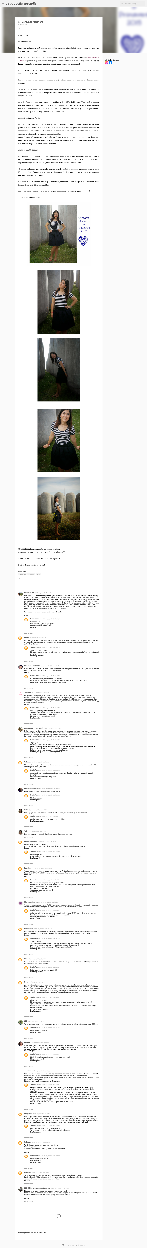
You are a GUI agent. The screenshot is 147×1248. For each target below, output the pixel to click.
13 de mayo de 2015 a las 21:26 (43, 868)
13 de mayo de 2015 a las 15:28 (51, 788)
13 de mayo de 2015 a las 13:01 (41, 692)
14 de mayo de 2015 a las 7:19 (37, 982)
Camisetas (22, 574)
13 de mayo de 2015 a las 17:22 (51, 708)
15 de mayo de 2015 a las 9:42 (50, 997)
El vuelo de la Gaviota (32, 788)
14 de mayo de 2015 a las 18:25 (42, 1113)
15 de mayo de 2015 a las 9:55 (50, 1054)
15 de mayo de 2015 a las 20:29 (41, 1172)
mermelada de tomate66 (33, 728)
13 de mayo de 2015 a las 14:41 (41, 762)
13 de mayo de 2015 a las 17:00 (37, 810)
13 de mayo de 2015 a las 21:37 (43, 928)
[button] (19, 28)
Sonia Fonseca (35, 619)
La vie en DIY (29, 593)
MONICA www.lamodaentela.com (37, 1188)
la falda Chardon (79, 70)
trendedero (28, 928)
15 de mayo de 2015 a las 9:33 (50, 910)
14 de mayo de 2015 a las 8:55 (36, 1021)
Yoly (26, 810)
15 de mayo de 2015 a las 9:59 (50, 1125)
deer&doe (31, 574)
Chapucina (28, 1114)
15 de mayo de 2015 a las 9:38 (50, 967)
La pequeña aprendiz (21, 3)
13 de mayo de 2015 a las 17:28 (51, 740)
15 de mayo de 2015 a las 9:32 (50, 880)
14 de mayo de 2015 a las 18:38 (41, 1142)
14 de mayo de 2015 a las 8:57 (40, 1042)
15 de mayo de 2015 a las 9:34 (50, 938)
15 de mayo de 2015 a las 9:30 (50, 851)
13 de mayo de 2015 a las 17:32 (51, 770)
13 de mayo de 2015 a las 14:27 (53, 728)
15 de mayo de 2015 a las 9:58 (50, 1084)
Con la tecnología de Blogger (74, 1245)
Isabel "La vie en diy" (44, 58)
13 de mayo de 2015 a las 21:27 (50, 902)
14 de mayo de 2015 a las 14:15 (41, 1071)
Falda (38, 574)
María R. (27, 1042)
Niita (26, 982)
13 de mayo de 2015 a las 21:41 (37, 959)
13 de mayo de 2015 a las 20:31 (47, 841)
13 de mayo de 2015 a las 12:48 (50, 666)
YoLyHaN (27, 692)
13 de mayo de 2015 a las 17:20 (51, 676)
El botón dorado (30, 841)
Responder (28, 633)
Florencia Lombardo (32, 666)
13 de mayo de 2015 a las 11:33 (44, 593)
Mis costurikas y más (32, 902)
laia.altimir (28, 868)
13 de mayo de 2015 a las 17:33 (51, 795)
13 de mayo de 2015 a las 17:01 (37, 831)
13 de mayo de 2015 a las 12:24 (51, 619)
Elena (26, 637)
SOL (26, 959)
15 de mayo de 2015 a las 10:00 (51, 1155)
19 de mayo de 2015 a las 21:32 (60, 1188)
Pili (25, 1021)
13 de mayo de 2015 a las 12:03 (38, 637)
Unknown (27, 762)
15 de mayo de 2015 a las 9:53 (50, 1027)
